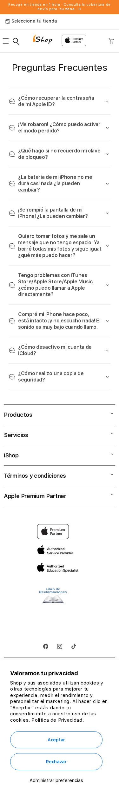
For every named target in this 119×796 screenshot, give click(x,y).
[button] (7, 41)
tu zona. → (70, 9)
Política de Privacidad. (57, 720)
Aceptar (56, 739)
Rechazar (56, 761)
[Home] (45, 40)
